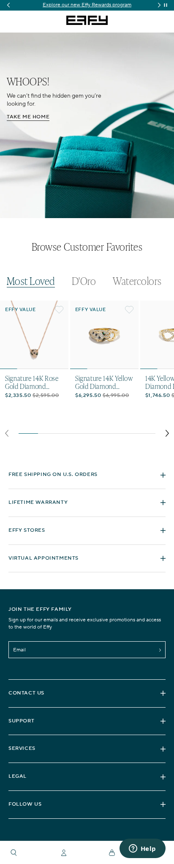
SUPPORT (21, 721)
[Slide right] (167, 433)
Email (19, 650)
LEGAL (17, 776)
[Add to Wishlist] (59, 310)
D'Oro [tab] (84, 281)
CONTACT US (26, 693)
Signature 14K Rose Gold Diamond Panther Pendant (32, 382)
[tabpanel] (87, 371)
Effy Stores (26, 530)
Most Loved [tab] (31, 281)
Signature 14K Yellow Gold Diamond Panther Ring (104, 382)
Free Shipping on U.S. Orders (53, 474)
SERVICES (21, 748)
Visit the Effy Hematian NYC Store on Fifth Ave (106, 5)
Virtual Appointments (43, 558)
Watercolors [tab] (137, 281)
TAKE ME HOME (28, 117)
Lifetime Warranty (38, 502)
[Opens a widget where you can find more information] (142, 849)
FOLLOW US (24, 804)
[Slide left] (7, 433)
